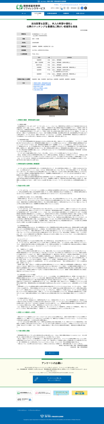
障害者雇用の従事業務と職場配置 (42, 84)
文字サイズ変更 (55, 8)
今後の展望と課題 (38, 89)
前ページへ (52, 353)
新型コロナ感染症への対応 (40, 88)
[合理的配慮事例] (52, 14)
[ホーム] (23, 14)
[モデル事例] (37, 14)
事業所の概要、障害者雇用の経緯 (42, 83)
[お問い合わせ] (80, 14)
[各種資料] (66, 14)
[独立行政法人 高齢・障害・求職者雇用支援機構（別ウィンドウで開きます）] (52, 1)
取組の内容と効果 (38, 86)
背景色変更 (73, 8)
